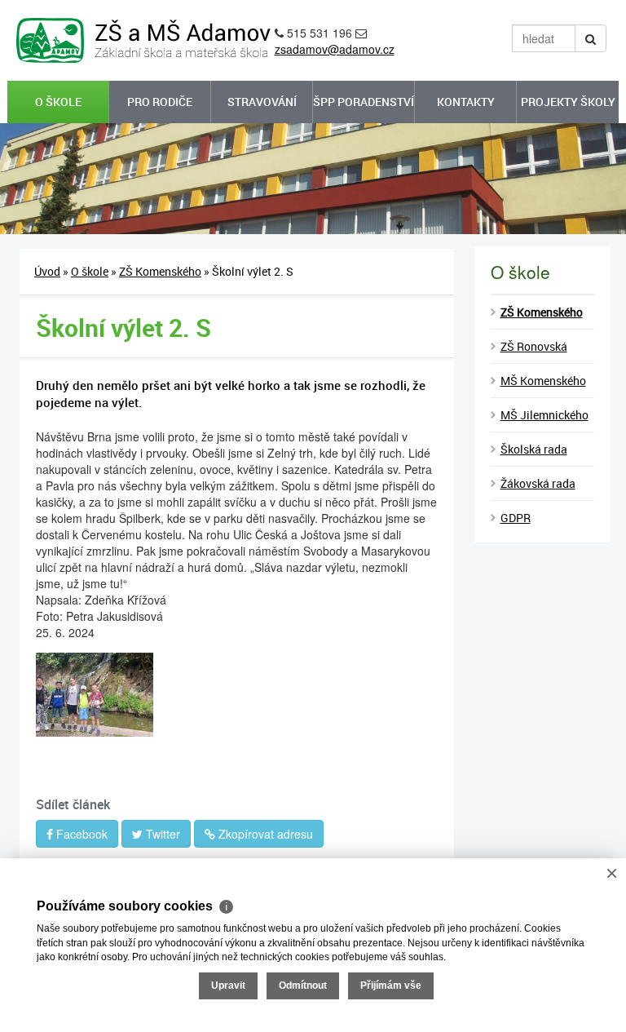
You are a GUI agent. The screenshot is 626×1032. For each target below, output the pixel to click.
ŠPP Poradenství (363, 101)
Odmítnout (303, 985)
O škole (58, 101)
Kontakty (466, 101)
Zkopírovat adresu (264, 834)
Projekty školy (568, 101)
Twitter (161, 834)
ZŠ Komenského (160, 271)
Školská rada (533, 449)
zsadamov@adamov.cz (335, 49)
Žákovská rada (537, 483)
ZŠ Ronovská (533, 346)
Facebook (80, 834)
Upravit (228, 985)
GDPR (515, 517)
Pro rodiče (159, 101)
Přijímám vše (390, 985)
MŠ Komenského (543, 380)
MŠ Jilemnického (544, 415)
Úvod (47, 271)
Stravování (262, 101)
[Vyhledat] (590, 38)
